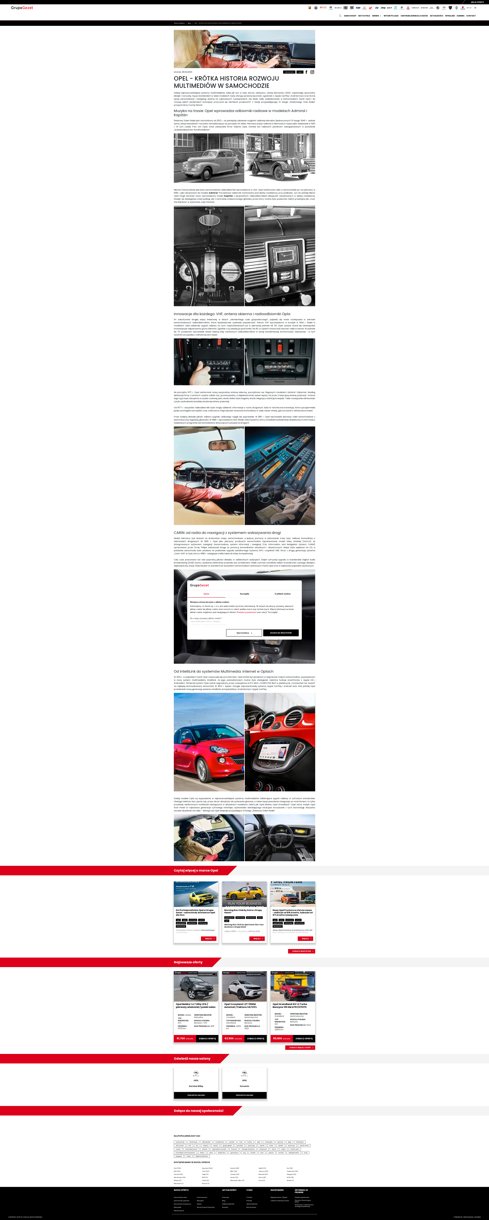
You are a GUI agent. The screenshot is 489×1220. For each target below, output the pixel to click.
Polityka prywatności (246, 612)
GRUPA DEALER (468, 1217)
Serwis (375, 16)
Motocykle (364, 16)
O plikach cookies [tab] (283, 594)
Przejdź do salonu (196, 1095)
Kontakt (471, 16)
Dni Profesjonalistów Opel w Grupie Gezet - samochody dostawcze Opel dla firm (195, 912)
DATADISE (477, 1217)
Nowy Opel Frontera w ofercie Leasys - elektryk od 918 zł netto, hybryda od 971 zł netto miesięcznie (293, 912)
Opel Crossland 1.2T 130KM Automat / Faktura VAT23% (240, 1005)
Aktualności (436, 16)
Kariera (460, 16)
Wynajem (450, 16)
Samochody (350, 16)
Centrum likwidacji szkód (414, 16)
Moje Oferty (477, 2)
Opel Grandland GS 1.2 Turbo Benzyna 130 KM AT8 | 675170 (290, 1005)
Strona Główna (179, 23)
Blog (189, 23)
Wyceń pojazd (391, 16)
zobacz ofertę (207, 1039)
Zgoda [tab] (206, 594)
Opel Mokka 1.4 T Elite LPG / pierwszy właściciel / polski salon (195, 1005)
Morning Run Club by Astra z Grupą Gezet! (243, 911)
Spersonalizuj (243, 633)
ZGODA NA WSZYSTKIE (281, 633)
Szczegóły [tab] (244, 594)
